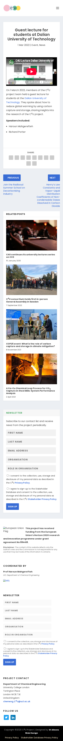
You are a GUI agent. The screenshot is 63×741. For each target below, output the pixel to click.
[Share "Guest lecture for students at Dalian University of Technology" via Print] (34, 163)
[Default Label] (13, 717)
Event (35, 45)
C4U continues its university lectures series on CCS (30, 256)
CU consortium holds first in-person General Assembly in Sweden (27, 300)
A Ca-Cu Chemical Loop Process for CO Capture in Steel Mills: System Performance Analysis (30, 391)
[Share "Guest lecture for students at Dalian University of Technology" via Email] (29, 163)
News (42, 45)
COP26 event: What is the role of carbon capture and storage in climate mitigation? (30, 345)
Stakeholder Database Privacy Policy (39, 737)
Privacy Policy (22, 482)
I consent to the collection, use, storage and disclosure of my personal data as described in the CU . (30, 479)
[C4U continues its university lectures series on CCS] (31, 235)
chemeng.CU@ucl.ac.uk (16, 701)
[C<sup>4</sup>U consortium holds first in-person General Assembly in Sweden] (31, 280)
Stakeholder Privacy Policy (42, 499)
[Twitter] (6, 717)
